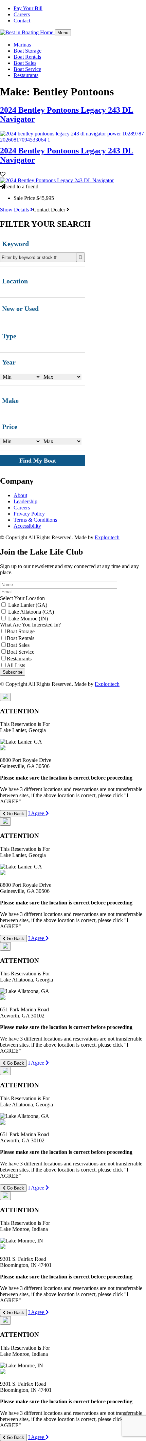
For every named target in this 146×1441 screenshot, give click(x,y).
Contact (22, 20)
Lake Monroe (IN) (28, 618)
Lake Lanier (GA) (27, 605)
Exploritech (107, 537)
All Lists (16, 665)
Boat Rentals (27, 57)
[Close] (5, 697)
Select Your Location (22, 598)
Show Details (15, 209)
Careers (22, 14)
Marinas (22, 45)
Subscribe (12, 672)
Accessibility (27, 526)
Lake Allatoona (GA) (31, 612)
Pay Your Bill (28, 8)
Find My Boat (37, 460)
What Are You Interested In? (30, 625)
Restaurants (26, 75)
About (20, 495)
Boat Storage (27, 51)
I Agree (36, 813)
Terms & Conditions (35, 520)
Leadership (25, 501)
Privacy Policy (29, 514)
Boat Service (27, 69)
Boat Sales (25, 63)
